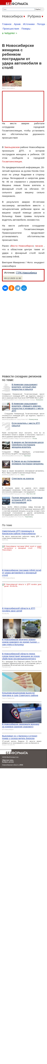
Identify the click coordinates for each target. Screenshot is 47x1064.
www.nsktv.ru (10, 88)
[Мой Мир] (24, 288)
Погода (41, 24)
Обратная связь (7, 760)
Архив (17, 24)
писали (39, 246)
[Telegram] (18, 288)
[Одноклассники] (11, 288)
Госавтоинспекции (12, 161)
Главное (6, 24)
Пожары (25, 28)
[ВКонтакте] (5, 288)
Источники (29, 24)
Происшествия (11, 28)
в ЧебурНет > (9, 33)
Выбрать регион (8, 762)
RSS (21, 765)
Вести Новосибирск (22, 246)
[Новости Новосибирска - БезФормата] (14, 3)
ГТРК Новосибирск (26, 272)
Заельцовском (12, 147)
